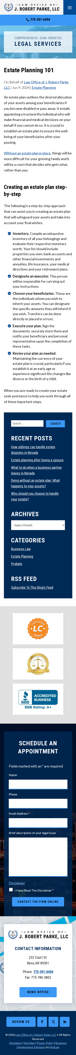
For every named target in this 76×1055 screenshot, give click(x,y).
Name (13, 775)
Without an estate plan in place (27, 153)
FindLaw (54, 1047)
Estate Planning (44, 87)
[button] (70, 7)
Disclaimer (17, 883)
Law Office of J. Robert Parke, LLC (35, 1034)
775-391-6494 (40, 19)
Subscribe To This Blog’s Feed (32, 587)
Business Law (21, 549)
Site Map (29, 1043)
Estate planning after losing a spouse (37, 460)
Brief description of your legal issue (32, 833)
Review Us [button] (21, 1022)
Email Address (19, 813)
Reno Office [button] (38, 992)
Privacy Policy (45, 1043)
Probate (16, 564)
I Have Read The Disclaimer (34, 890)
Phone (13, 794)
